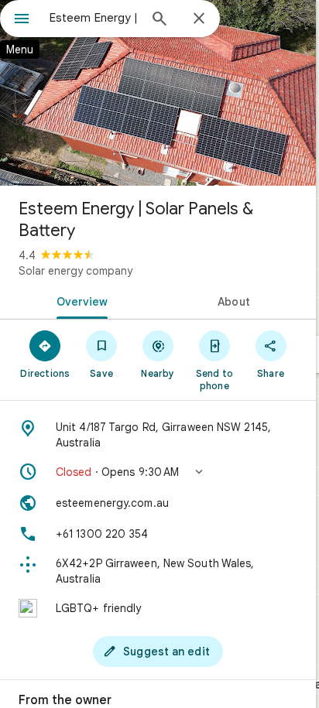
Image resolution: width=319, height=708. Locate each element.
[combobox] (94, 18)
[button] (158, 472)
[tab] (79, 300)
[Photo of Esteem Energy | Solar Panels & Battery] (158, 93)
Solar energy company (75, 271)
